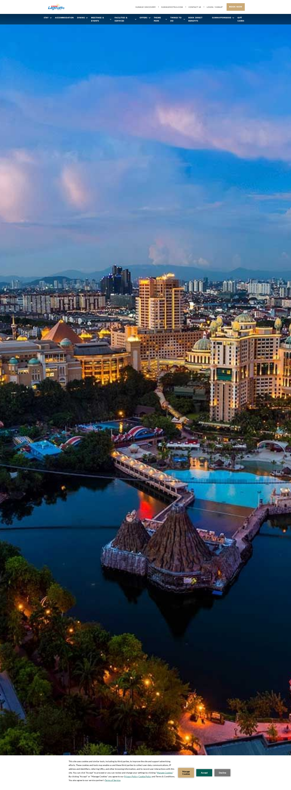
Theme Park (157, 19)
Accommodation (64, 17)
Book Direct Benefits (195, 19)
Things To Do (175, 19)
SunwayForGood (221, 17)
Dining (81, 17)
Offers (143, 17)
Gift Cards (240, 19)
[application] (145, 772)
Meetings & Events (97, 19)
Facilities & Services (121, 19)
